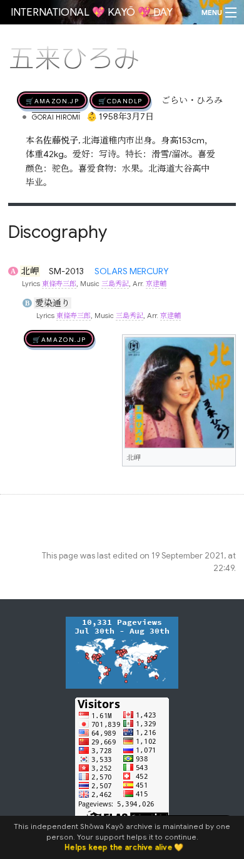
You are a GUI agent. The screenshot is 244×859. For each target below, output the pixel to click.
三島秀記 (115, 283)
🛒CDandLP (120, 100)
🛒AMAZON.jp (52, 100)
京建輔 (156, 283)
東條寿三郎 (59, 283)
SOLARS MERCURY (131, 271)
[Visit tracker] (122, 651)
